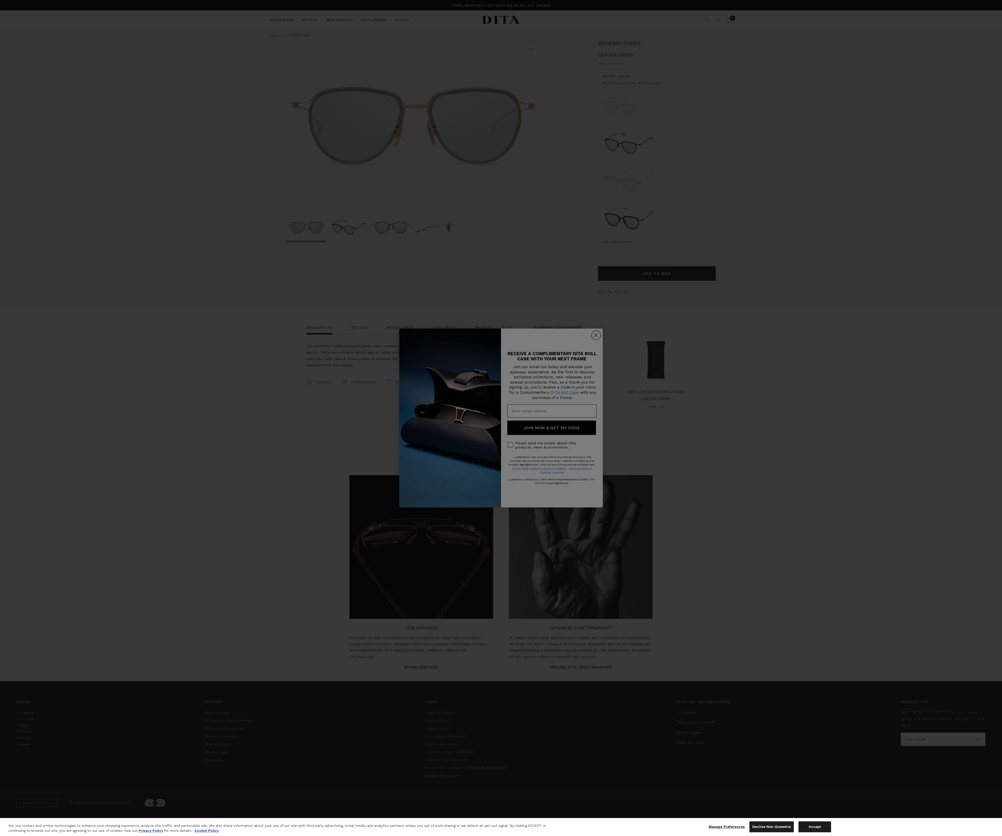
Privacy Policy (151, 831)
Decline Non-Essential (771, 827)
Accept (815, 827)
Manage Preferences (727, 827)
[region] (501, 827)
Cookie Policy (206, 831)
